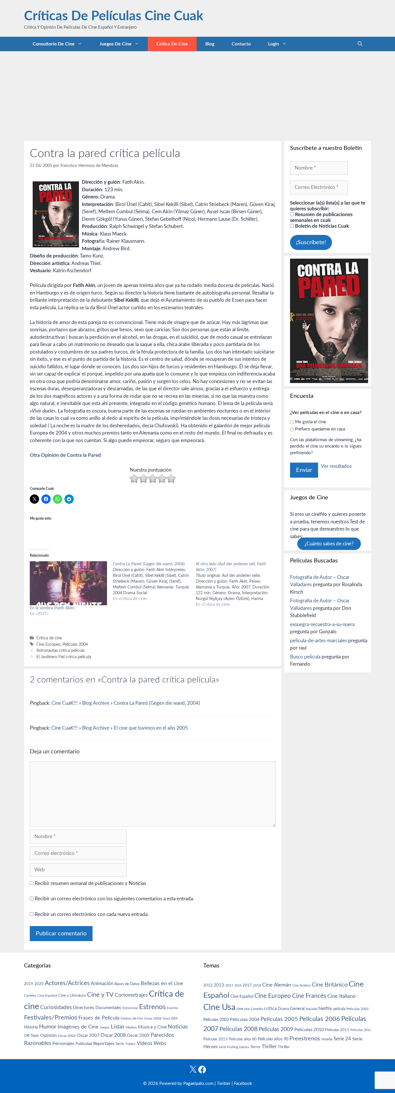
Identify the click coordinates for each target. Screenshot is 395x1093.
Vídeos (144, 1043)
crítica (270, 1008)
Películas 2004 (75, 644)
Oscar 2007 (88, 1035)
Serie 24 (342, 1039)
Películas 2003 (216, 1020)
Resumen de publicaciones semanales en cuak (321, 217)
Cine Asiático (301, 985)
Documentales (108, 1008)
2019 (28, 984)
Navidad (311, 1009)
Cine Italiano (341, 996)
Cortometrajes (131, 995)
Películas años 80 (243, 1039)
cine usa (243, 1009)
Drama (283, 1009)
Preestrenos (304, 1039)
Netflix (325, 1008)
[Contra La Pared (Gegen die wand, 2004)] (154, 581)
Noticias (178, 1027)
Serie (120, 1044)
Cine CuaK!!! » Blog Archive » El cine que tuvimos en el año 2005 (119, 728)
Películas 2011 (337, 1030)
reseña (326, 1039)
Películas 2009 (276, 1029)
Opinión (48, 1035)
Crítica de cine (172, 44)
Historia (31, 1027)
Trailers (130, 1044)
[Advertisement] (197, 94)
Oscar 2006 (67, 1035)
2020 (39, 984)
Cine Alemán (276, 984)
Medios (131, 1027)
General (297, 1008)
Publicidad (83, 1044)
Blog (209, 44)
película (339, 1009)
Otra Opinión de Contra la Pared (65, 455)
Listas (117, 1027)
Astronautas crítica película (60, 650)
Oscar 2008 (113, 1035)
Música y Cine (152, 1027)
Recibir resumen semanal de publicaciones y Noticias (90, 883)
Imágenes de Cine (78, 1027)
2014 (238, 985)
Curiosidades (56, 1007)
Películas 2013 (215, 1039)
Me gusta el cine (310, 422)
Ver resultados (336, 466)
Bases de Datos (127, 984)
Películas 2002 (357, 1009)
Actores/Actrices (67, 983)
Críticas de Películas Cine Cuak (113, 16)
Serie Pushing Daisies (234, 1047)
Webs (160, 1043)
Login (273, 44)
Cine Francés (309, 996)
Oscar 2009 (138, 1035)
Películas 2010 (309, 1029)
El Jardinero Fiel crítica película (63, 657)
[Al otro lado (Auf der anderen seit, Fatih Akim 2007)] (237, 584)
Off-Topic (31, 1036)
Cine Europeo (48, 644)
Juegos (105, 1027)
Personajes (63, 1043)
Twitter (223, 1083)
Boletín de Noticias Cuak (321, 226)
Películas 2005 (279, 1019)
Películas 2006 (319, 1019)
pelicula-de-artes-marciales (318, 640)
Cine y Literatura (72, 995)
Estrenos (152, 1007)
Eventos (172, 1008)
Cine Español (47, 995)
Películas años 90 (273, 1039)
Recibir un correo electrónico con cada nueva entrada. (92, 914)
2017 (247, 985)
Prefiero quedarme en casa (320, 429)
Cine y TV (100, 994)
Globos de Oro (132, 1018)
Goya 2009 (170, 1018)
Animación (102, 983)
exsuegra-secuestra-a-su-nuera (322, 624)
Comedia (257, 1009)
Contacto (241, 44)
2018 (257, 985)
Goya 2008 (152, 1018)
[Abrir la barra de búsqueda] (360, 44)
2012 (208, 985)
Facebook (243, 1083)
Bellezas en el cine (162, 983)
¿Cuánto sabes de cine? (329, 543)
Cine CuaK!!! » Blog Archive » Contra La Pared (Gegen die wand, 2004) (125, 703)
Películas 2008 (238, 1029)
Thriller (269, 1046)
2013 (219, 985)
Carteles (30, 995)
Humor (47, 1027)
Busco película (305, 656)
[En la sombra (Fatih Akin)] (68, 583)
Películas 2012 (360, 1030)
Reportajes (104, 1043)
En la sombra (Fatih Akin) (52, 608)
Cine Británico (330, 985)
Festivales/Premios (50, 1018)
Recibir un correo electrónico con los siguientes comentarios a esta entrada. (114, 898)
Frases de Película (98, 1018)
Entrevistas (130, 1008)
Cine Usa (219, 1007)
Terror (255, 1047)
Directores (83, 1007)
